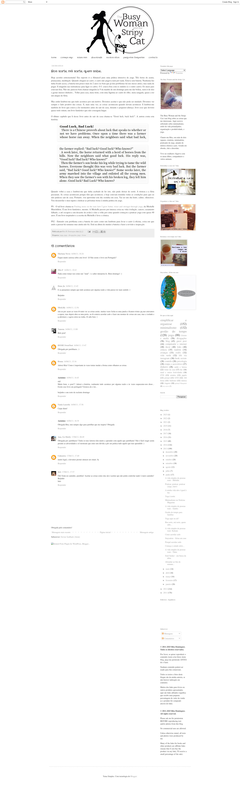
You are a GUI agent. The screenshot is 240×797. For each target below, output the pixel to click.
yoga (61, 235)
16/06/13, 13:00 (71, 329)
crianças (164, 352)
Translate (179, 73)
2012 (165, 589)
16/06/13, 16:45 (72, 377)
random (177, 349)
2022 (165, 418)
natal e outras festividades (171, 372)
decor (167, 346)
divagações (182, 338)
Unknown (62, 455)
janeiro (169, 584)
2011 (165, 592)
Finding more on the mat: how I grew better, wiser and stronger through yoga (108, 206)
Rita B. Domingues (69, 231)
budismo (173, 380)
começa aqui (67, 57)
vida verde (165, 355)
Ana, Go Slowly (64, 436)
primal (167, 377)
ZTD (162, 375)
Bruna (60, 361)
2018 (165, 429)
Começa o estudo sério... (174, 546)
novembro (170, 455)
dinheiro (164, 366)
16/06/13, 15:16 (70, 361)
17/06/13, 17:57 (68, 472)
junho (168, 474)
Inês (59, 471)
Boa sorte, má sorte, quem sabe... (175, 523)
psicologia (182, 361)
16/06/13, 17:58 (77, 404)
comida (168, 361)
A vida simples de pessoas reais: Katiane (175, 529)
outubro (169, 459)
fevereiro (169, 580)
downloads (96, 57)
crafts (178, 352)
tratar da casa (169, 369)
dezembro (170, 452)
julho (168, 471)
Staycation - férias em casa (175, 538)
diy (181, 369)
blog (168, 341)
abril (168, 572)
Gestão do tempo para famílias (173, 513)
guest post (182, 341)
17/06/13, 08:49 (78, 437)
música (184, 380)
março (168, 576)
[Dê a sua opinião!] (96, 231)
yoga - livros (81, 235)
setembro (169, 463)
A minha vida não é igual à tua (175, 491)
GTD (177, 377)
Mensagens (168, 633)
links (179, 346)
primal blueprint (181, 383)
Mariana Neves (64, 253)
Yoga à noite (170, 496)
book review (181, 358)
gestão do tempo (173, 331)
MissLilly (61, 307)
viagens (167, 383)
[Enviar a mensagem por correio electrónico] (89, 231)
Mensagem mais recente (61, 532)
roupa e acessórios (173, 363)
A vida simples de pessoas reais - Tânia (175, 550)
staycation (166, 386)
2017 (165, 433)
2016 (165, 437)
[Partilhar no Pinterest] (104, 231)
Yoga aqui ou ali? (172, 518)
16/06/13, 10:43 (70, 270)
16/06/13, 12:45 (72, 286)
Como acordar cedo (172, 534)
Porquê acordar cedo (173, 542)
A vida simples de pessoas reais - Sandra (175, 507)
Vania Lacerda (64, 404)
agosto (168, 467)
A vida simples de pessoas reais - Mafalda (175, 479)
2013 (165, 448)
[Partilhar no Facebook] (101, 231)
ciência (163, 349)
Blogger (134, 776)
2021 (165, 422)
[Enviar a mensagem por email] (93, 231)
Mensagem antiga (146, 532)
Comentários (169, 638)
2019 (165, 425)
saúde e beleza (180, 367)
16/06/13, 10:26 (77, 253)
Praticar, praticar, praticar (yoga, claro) (175, 485)
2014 (165, 444)
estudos (173, 375)
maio (168, 569)
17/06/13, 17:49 (73, 455)
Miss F (60, 269)
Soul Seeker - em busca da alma (175, 556)
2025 (165, 414)
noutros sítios (112, 57)
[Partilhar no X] (99, 231)
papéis (184, 375)
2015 (165, 441)
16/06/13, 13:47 (80, 345)
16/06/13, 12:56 (72, 307)
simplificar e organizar (173, 322)
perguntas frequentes (133, 57)
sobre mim (82, 57)
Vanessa (61, 329)
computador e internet (176, 343)
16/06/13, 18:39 (72, 420)
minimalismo (168, 327)
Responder (62, 261)
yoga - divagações (70, 235)
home (53, 57)
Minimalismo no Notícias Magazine (175, 501)
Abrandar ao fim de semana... (172, 562)
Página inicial (105, 532)
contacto (153, 57)
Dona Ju (61, 286)
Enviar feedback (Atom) (70, 536)
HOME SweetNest (65, 345)
